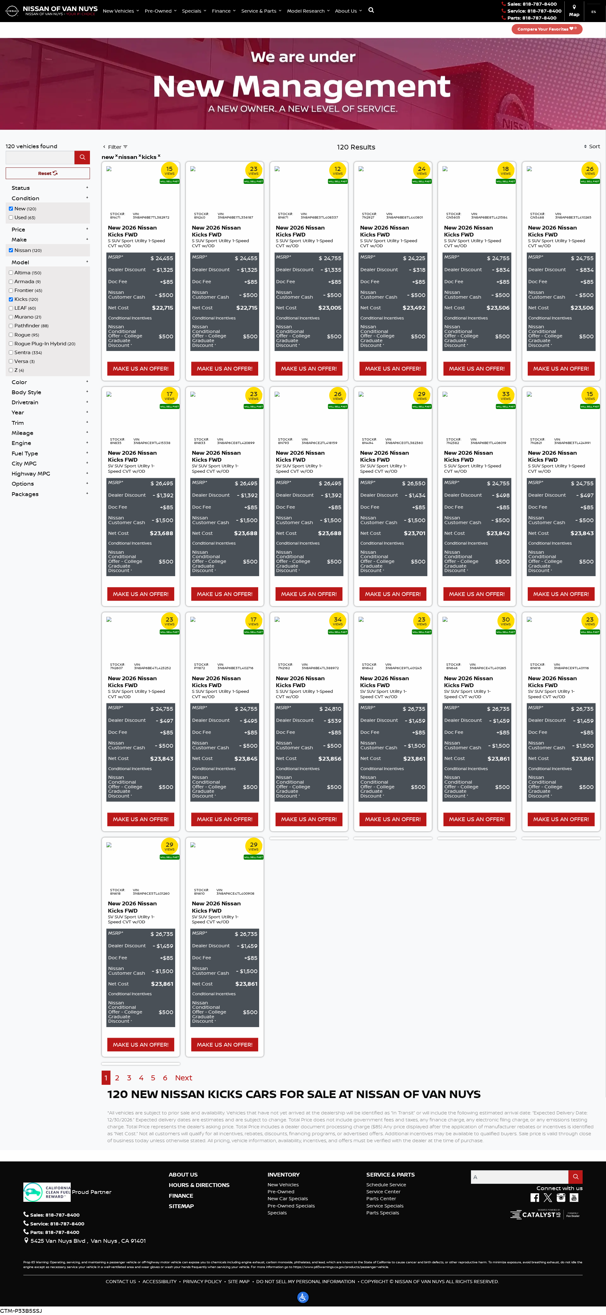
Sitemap (181, 1206)
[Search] (82, 157)
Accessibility (159, 1281)
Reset (45, 173)
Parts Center (381, 1198)
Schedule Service (386, 1184)
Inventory (284, 1175)
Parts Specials (382, 1212)
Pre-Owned (281, 1191)
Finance (181, 1196)
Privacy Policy (202, 1281)
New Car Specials (288, 1198)
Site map (239, 1281)
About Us (183, 1175)
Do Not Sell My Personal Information (305, 1281)
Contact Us (121, 1281)
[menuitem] (49, 208)
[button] (122, 11)
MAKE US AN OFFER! (141, 368)
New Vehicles (283, 1184)
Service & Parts (390, 1175)
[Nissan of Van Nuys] (52, 10)
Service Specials (385, 1205)
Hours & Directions (199, 1185)
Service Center (383, 1191)
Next (184, 1077)
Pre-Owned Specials (291, 1205)
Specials (277, 1212)
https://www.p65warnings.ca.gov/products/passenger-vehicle (340, 1267)
